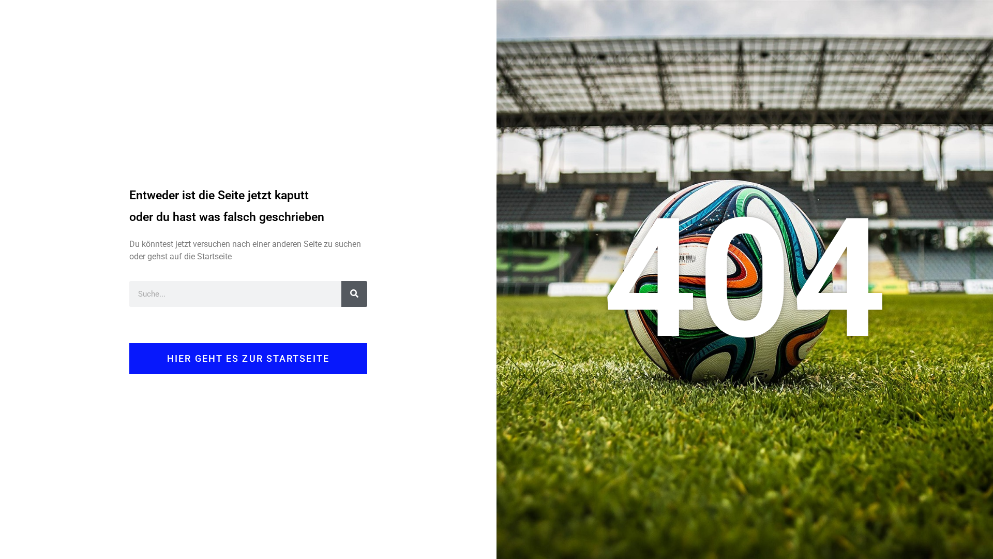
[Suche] (354, 294)
